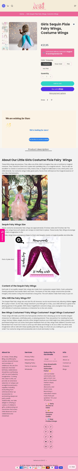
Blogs (65, 369)
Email (46, 359)
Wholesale (28, 369)
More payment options (57, 93)
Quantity (45, 73)
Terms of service (31, 366)
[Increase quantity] (50, 77)
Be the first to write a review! (39, 139)
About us (66, 360)
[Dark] (3, 5)
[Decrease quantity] (43, 76)
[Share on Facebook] (47, 100)
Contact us (67, 363)
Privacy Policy (29, 357)
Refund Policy (29, 360)
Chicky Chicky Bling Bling (34, 465)
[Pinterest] (46, 432)
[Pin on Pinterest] (52, 100)
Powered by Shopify (51, 465)
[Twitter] (46, 427)
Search (65, 357)
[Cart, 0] (8, 6)
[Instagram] (51, 432)
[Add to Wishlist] (73, 24)
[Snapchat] (51, 437)
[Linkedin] (51, 442)
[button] (75, 5)
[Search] (12, 6)
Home (22, 14)
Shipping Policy (30, 363)
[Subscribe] (55, 359)
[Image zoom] (23, 36)
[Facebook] (51, 427)
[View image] (5, 23)
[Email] (46, 446)
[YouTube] (46, 442)
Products (66, 366)
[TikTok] (46, 437)
